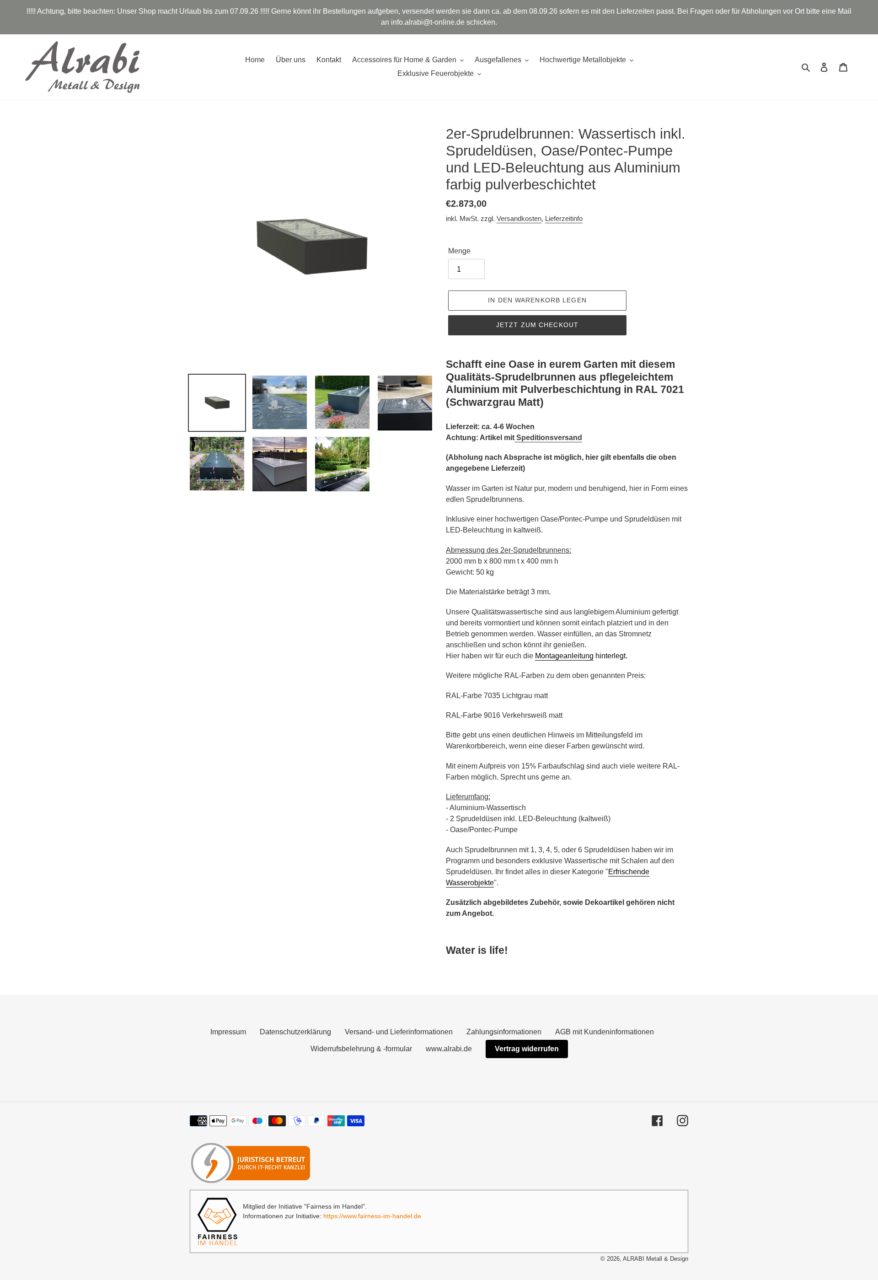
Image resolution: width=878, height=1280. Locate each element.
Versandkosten (519, 218)
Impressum (228, 1032)
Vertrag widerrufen (527, 1049)
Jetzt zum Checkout (537, 324)
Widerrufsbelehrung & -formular (361, 1049)
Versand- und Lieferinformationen (399, 1032)
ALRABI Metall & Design (655, 1258)
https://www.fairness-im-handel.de (372, 1216)
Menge (459, 251)
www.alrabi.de (449, 1049)
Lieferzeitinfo (564, 218)
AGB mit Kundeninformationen (604, 1032)
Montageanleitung (564, 656)
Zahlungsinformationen (503, 1032)
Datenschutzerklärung (295, 1032)
